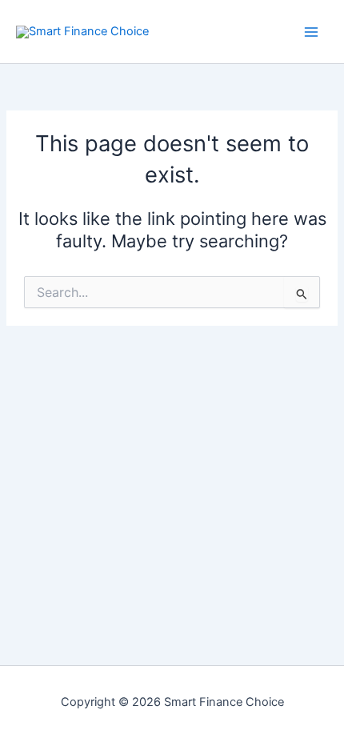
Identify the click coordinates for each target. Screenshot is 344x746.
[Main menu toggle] (311, 32)
